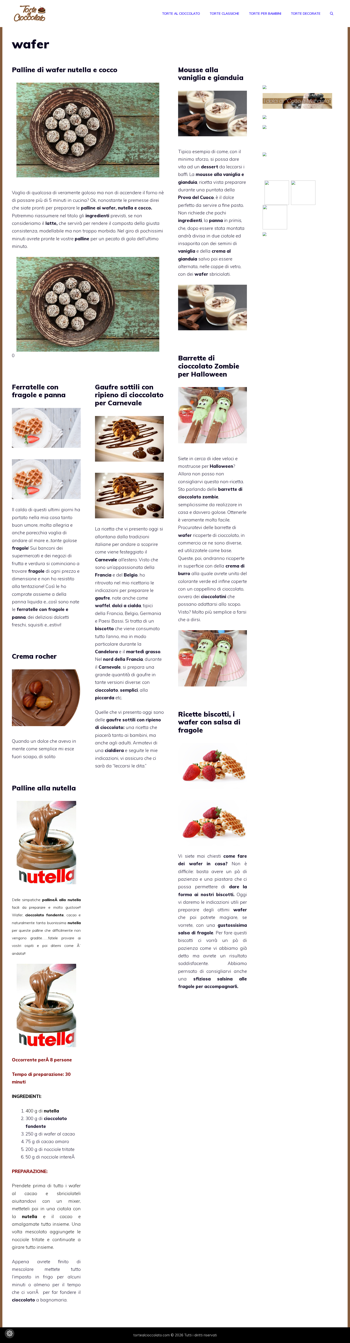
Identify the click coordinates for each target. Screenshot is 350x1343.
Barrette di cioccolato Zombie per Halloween (208, 366)
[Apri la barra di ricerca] (331, 13)
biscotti (185, 940)
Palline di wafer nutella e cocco (64, 70)
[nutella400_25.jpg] (46, 1045)
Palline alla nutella (44, 788)
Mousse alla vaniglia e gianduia (211, 74)
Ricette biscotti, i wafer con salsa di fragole (209, 722)
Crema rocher (34, 656)
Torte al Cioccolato (181, 13)
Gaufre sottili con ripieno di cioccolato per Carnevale (129, 395)
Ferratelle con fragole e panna (39, 391)
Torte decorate (305, 13)
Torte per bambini (265, 13)
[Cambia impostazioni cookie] (9, 1333)
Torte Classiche (224, 13)
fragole (186, 986)
